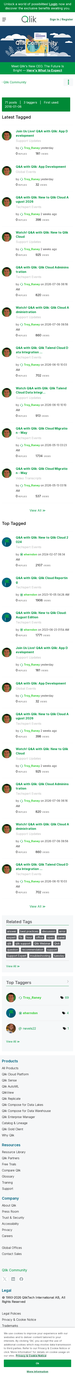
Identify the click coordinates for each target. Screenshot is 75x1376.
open (50, 937)
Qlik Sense (9, 1080)
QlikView (8, 1092)
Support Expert (16, 955)
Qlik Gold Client (12, 1129)
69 (67, 997)
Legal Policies (11, 1313)
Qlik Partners (10, 1158)
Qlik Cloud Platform (15, 1074)
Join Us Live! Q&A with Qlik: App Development (42, 133)
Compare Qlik (11, 1170)
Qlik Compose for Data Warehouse (26, 1111)
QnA (57, 943)
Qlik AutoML (10, 1086)
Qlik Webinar (42, 943)
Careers (7, 1236)
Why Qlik (8, 1135)
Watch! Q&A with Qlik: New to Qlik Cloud (42, 235)
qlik (9, 943)
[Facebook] (21, 1279)
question (12, 949)
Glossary (8, 1176)
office (39, 937)
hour (29, 937)
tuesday (59, 955)
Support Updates (28, 141)
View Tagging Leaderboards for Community (37, 981)
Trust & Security (13, 1217)
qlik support (22, 943)
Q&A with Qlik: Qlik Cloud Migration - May (42, 431)
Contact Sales (12, 1254)
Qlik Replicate (11, 1098)
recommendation (32, 949)
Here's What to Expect (44, 70)
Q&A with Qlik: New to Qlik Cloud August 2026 (42, 199)
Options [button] (68, 82)
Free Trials (9, 1164)
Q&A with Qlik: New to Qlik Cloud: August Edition (41, 615)
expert (11, 937)
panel (61, 937)
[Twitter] (5, 1279)
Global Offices (12, 1248)
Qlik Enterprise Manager (18, 1117)
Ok (37, 1363)
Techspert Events (28, 207)
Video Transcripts (28, 478)
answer (11, 931)
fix (20, 937)
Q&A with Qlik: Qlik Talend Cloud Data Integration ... (42, 350)
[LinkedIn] (13, 1279)
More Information (37, 1371)
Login (53, 4)
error (62, 931)
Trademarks (10, 1326)
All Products (10, 1068)
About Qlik (9, 1205)
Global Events (26, 172)
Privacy (7, 1230)
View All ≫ (38, 510)
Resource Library (14, 1152)
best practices (29, 931)
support (52, 949)
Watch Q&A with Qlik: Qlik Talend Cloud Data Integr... (41, 390)
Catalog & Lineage (15, 1123)
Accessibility (10, 1224)
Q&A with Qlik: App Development (41, 167)
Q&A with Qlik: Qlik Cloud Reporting (42, 580)
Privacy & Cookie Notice (19, 1319)
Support (7, 1188)
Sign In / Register (61, 19)
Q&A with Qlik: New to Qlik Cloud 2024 (42, 540)
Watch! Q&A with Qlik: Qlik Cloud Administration (42, 310)
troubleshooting (40, 955)
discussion (48, 931)
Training (7, 1182)
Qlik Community (37, 43)
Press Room (10, 1211)
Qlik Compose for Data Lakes (22, 1105)
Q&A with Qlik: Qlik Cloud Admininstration (42, 269)
